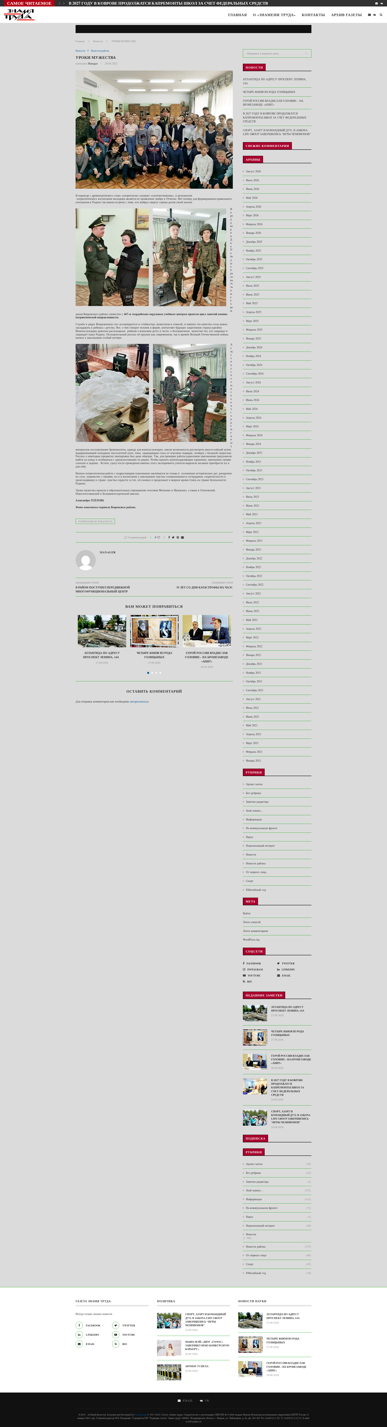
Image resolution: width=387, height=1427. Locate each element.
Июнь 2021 (252, 716)
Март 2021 (252, 743)
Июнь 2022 (252, 611)
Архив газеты (346, 14)
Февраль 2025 (254, 329)
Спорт (249, 881)
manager (93, 63)
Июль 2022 (252, 602)
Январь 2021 (253, 760)
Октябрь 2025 (254, 259)
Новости (98, 41)
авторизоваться (139, 701)
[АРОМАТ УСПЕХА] (169, 1372)
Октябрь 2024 (254, 365)
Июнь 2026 (252, 189)
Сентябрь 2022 (254, 584)
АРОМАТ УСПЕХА (196, 1366)
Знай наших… (254, 810)
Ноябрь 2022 (253, 567)
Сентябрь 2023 (254, 479)
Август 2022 (253, 593)
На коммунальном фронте (261, 828)
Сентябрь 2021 (254, 690)
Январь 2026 (253, 233)
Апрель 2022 (253, 629)
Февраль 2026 (254, 224)
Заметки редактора (257, 802)
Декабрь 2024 (254, 347)
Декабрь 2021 (254, 664)
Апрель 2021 (253, 734)
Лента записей (252, 922)
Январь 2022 (253, 655)
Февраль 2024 (254, 435)
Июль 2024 (252, 391)
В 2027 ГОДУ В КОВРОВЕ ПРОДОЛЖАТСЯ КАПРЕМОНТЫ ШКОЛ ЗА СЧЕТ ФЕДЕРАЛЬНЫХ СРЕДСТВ (274, 117)
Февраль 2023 (254, 540)
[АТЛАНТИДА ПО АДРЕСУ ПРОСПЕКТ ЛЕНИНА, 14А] (102, 631)
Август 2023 (253, 488)
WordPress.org (251, 939)
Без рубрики (253, 793)
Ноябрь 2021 (253, 672)
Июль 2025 (252, 285)
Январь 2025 (253, 338)
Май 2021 (252, 725)
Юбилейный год (256, 890)
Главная (237, 14)
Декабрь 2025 (254, 242)
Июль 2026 (252, 180)
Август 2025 (253, 277)
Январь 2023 (253, 549)
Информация (254, 819)
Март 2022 (252, 637)
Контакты (313, 14)
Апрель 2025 (253, 312)
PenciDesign (141, 1414)
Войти (247, 913)
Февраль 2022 (254, 646)
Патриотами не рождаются (95, 521)
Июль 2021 (252, 708)
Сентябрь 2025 (254, 268)
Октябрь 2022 (254, 576)
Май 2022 (252, 620)
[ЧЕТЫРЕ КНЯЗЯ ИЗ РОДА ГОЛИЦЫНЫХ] (154, 631)
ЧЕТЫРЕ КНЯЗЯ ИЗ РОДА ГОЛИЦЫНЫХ (154, 655)
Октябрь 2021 (254, 681)
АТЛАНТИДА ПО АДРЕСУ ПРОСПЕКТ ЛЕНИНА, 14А (102, 655)
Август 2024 (253, 382)
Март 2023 (252, 532)
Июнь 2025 (252, 294)
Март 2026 (252, 215)
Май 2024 (252, 409)
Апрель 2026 (253, 206)
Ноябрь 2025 (253, 250)
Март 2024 (252, 426)
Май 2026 (252, 198)
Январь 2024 (253, 444)
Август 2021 (253, 699)
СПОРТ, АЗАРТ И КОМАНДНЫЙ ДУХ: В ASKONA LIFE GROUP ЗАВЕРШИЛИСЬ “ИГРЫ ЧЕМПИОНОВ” (277, 132)
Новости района (100, 50)
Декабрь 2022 (254, 558)
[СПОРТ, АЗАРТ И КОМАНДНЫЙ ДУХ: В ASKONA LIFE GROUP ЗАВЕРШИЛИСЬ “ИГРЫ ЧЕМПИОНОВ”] (255, 1118)
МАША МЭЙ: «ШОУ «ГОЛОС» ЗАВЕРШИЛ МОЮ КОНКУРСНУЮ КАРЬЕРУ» (207, 1345)
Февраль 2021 (254, 752)
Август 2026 (253, 171)
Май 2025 (252, 303)
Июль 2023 (252, 497)
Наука (249, 837)
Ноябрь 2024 (253, 356)
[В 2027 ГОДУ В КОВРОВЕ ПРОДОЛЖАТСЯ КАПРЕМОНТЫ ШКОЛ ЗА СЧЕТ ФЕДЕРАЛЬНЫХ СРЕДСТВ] (255, 1086)
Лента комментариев (255, 931)
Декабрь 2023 (254, 453)
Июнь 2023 (252, 505)
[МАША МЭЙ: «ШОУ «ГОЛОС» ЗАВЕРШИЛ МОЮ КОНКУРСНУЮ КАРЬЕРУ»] (169, 1348)
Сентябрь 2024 (254, 373)
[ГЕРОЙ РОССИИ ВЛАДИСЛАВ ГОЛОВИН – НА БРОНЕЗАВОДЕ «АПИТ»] (207, 631)
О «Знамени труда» (274, 14)
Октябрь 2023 (254, 470)
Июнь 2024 (252, 400)
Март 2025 (252, 321)
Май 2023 (252, 514)
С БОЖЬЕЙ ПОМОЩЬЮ (93, 3)
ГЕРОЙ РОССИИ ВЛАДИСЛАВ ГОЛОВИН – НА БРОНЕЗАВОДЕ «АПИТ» (206, 657)
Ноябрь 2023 (253, 461)
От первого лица (256, 872)
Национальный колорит (260, 845)
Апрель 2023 (253, 523)
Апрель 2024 (253, 417)
